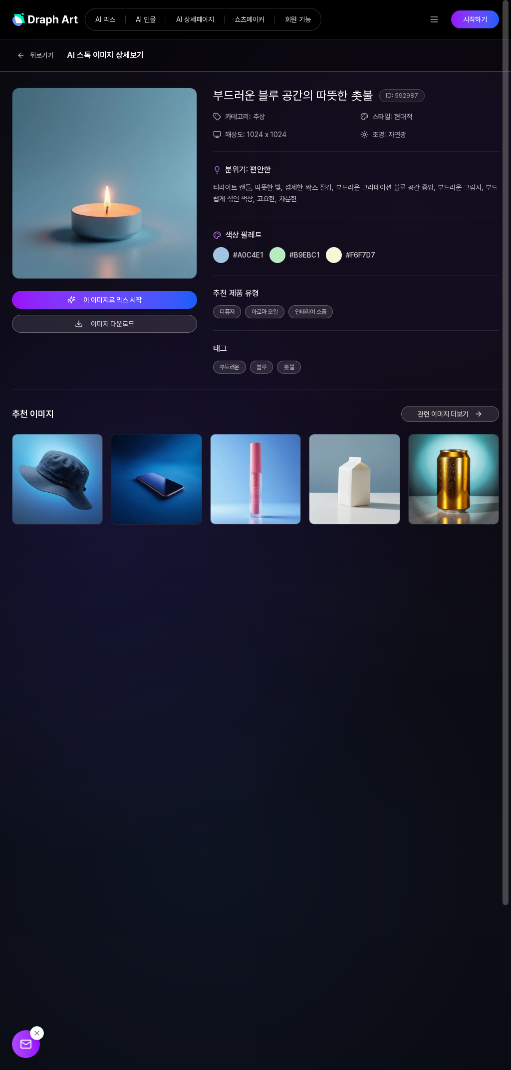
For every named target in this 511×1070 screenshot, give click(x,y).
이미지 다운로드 (112, 324)
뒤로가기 (42, 55)
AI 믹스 (105, 19)
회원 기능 (298, 19)
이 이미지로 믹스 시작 (112, 300)
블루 (261, 367)
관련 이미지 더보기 (443, 414)
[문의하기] (26, 1044)
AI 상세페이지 (195, 19)
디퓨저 (227, 311)
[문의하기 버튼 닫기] (37, 1033)
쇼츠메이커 (249, 19)
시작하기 (475, 19)
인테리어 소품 (310, 311)
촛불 (288, 367)
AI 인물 (146, 19)
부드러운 (230, 367)
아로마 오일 (265, 311)
